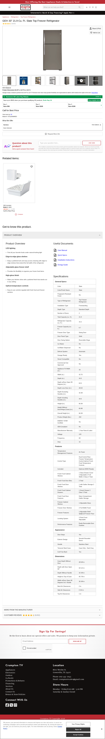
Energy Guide (63, 265)
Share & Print (96, 28)
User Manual (62, 250)
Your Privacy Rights (78, 724)
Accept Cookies (78, 735)
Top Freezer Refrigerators (28, 17)
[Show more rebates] (101, 105)
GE (11, 114)
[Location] (93, 7)
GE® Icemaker (7, 205)
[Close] (101, 729)
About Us (9, 689)
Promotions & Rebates (15, 680)
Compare (20, 214)
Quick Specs (62, 255)
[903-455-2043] (96, 7)
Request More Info (54, 134)
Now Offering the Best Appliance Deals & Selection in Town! (52, 2)
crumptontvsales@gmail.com (71, 679)
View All (95, 81)
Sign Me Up (77, 641)
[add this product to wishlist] (31, 166)
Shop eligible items (94, 100)
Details (98, 96)
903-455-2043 (65, 676)
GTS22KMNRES (12, 116)
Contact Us (10, 691)
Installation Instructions (66, 260)
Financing (10, 683)
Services (9, 686)
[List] (90, 7)
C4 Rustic (10, 678)
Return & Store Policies (15, 694)
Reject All (78, 729)
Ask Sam (92, 143)
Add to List (96, 32)
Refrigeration (15, 17)
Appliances (5, 17)
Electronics (10, 672)
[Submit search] (79, 7)
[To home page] (25, 7)
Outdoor (9, 675)
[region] (52, 729)
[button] (9, 7)
